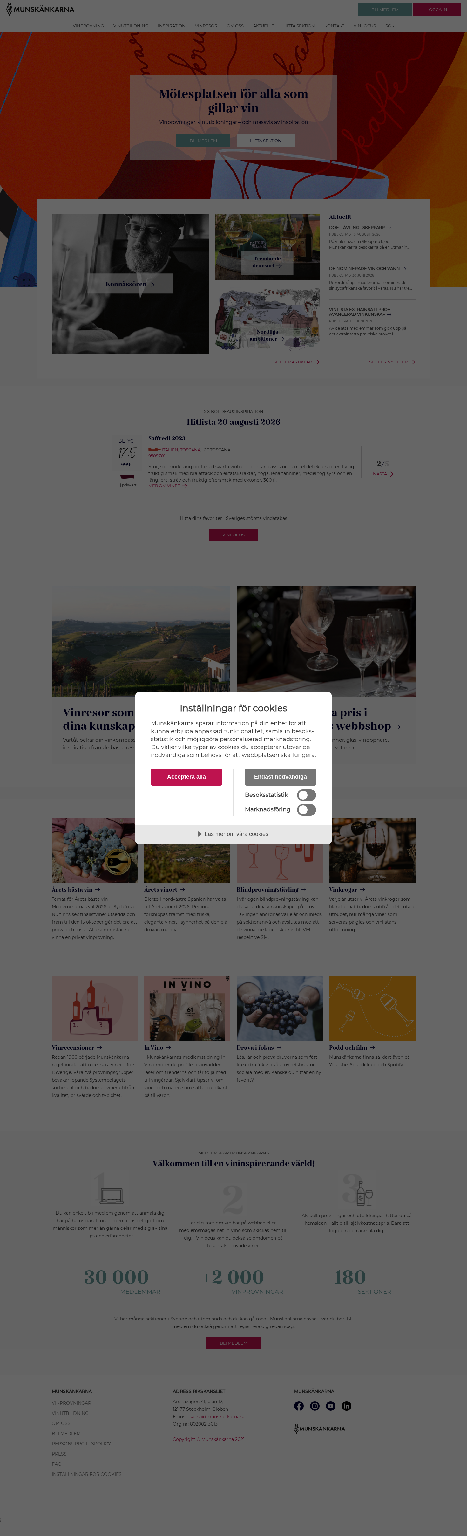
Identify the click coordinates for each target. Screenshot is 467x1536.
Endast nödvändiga (280, 777)
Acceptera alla (186, 777)
